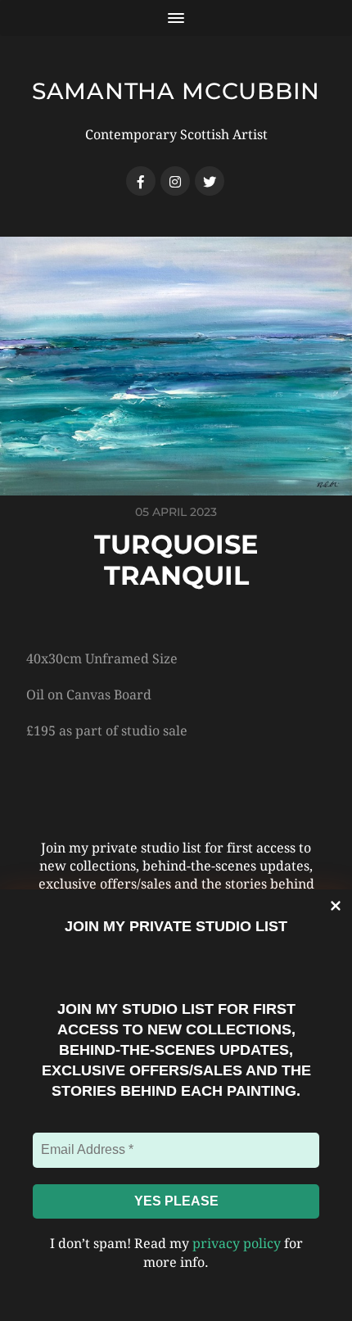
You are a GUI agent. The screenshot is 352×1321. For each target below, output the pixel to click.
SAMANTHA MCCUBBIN (176, 91)
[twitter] (209, 181)
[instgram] (175, 181)
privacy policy (236, 1243)
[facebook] (141, 181)
